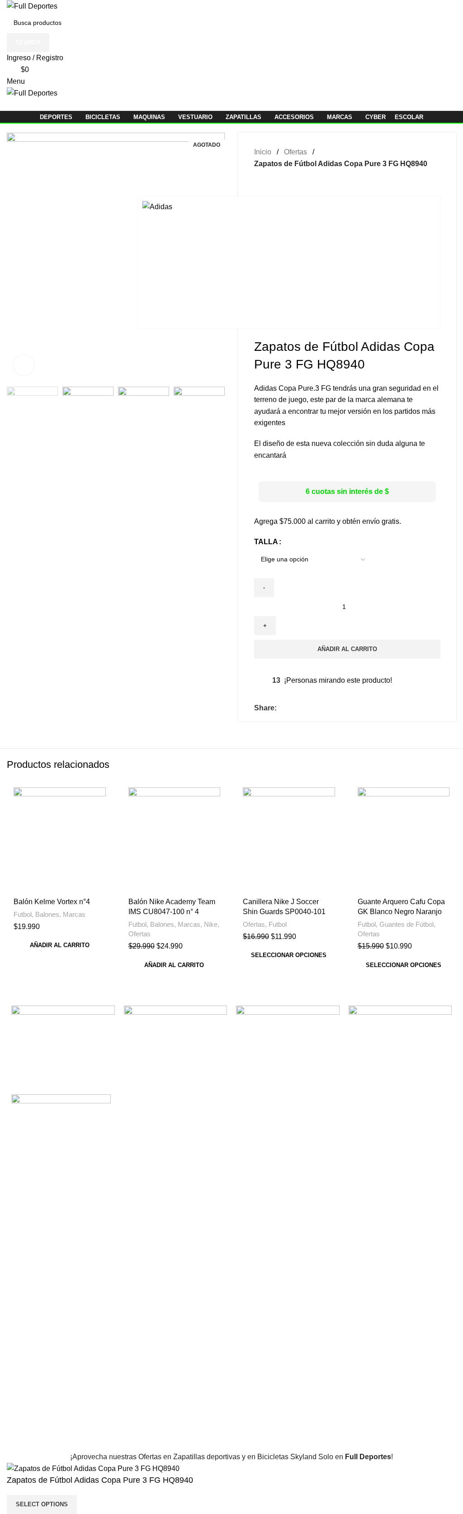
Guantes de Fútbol (406, 924)
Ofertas (139, 934)
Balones (47, 914)
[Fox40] (400, 1027)
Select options (42, 1504)
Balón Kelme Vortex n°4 (52, 902)
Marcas (74, 914)
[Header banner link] (231, 757)
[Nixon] (63, 1027)
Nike (210, 924)
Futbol (23, 914)
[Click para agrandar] (24, 365)
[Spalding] (175, 1027)
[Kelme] (288, 1027)
